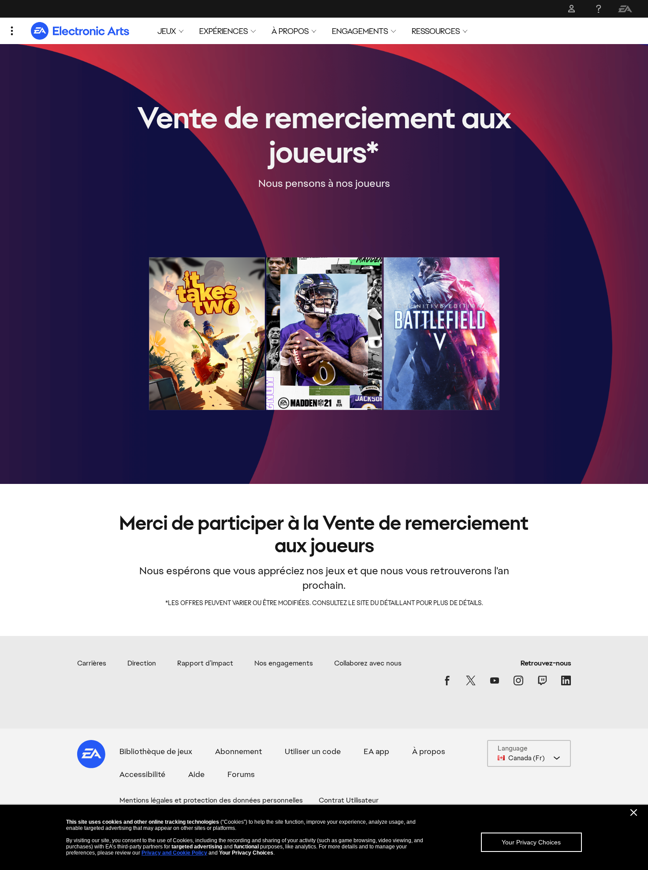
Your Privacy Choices (531, 842)
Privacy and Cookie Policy (174, 853)
